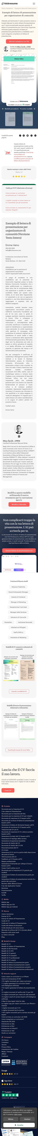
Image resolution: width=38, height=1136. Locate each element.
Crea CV (8, 790)
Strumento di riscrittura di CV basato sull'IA (16, 827)
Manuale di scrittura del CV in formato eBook (17, 930)
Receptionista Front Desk (18, 607)
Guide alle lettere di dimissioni (12, 925)
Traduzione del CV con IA (10, 829)
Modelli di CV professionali (11, 958)
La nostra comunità (8, 934)
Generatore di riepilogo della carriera (14, 838)
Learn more (18, 1114)
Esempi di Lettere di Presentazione (13, 918)
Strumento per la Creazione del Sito (13, 814)
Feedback (5, 1056)
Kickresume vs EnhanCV (10, 1028)
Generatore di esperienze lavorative (13, 841)
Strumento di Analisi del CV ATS (12, 845)
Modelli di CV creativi (9, 960)
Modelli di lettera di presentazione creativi (16, 965)
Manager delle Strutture (18, 612)
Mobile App (5, 902)
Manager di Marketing (18, 602)
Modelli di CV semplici (9, 955)
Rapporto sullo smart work (10, 932)
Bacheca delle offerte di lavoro (12, 883)
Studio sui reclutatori (9, 1033)
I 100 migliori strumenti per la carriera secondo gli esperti (18, 1013)
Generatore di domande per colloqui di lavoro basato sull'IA (17, 865)
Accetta (20, 1125)
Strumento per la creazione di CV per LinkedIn (17, 816)
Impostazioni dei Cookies (10, 1049)
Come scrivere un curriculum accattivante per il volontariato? (16, 194)
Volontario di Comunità (18, 617)
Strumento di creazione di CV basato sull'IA (16, 818)
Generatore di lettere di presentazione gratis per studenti (18, 876)
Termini (4, 1044)
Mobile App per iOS (8, 904)
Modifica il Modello (19, 504)
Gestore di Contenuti (18, 597)
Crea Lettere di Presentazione (11, 811)
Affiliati (4, 1054)
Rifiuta (10, 1119)
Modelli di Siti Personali (9, 948)
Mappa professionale (9, 861)
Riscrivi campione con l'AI (19, 41)
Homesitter (8, 622)
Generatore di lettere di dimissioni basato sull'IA (18, 825)
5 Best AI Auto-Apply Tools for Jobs (13, 1001)
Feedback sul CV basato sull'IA (12, 859)
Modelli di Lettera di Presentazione (13, 946)
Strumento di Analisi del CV (11, 843)
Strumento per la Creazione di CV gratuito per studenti (17, 871)
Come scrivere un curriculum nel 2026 (14, 1017)
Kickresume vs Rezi (8, 1026)
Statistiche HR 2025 (8, 1021)
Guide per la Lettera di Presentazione (14, 923)
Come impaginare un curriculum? (13, 1019)
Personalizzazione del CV (10, 848)
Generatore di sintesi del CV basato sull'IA (16, 836)
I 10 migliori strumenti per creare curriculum (16, 981)
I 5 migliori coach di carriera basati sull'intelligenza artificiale (19, 998)
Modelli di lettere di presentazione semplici (16, 967)
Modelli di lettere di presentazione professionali (18, 969)
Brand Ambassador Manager (18, 592)
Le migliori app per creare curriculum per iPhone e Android (18, 1004)
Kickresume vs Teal (8, 1031)
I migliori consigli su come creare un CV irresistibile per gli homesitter (18, 201)
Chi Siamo (5, 1040)
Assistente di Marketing (18, 637)
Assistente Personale (25, 622)
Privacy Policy (6, 1047)
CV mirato (5, 850)
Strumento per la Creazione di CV (13, 809)
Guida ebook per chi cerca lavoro (13, 928)
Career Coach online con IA (11, 868)
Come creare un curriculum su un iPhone (15, 976)
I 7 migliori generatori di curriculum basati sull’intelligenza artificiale (16, 984)
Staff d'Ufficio (18, 632)
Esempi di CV (6, 916)
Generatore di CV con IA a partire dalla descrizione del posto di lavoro (19, 853)
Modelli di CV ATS (7, 951)
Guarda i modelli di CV (19, 691)
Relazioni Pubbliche (18, 587)
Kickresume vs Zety (8, 1024)
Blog (3, 937)
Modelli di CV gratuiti (9, 953)
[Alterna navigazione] (33, 3)
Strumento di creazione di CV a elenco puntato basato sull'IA (17, 833)
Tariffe (4, 895)
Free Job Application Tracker (11, 886)
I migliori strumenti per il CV (11, 1008)
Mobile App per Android (10, 907)
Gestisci (27, 1119)
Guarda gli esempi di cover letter (19, 750)
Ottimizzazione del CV (9, 857)
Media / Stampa (7, 1051)
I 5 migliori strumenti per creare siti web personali (18, 994)
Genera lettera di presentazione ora (19, 550)
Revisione (5, 888)
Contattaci (5, 1042)
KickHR (4, 893)
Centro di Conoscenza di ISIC (11, 979)
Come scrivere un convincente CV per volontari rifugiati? (18, 209)
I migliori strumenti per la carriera (13, 1010)
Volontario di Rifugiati (18, 627)
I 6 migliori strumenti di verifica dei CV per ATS (17, 992)
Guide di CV (6, 921)
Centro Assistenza (7, 914)
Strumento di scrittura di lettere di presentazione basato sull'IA (18, 822)
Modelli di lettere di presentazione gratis (15, 962)
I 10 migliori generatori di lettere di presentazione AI (18, 989)
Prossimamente (7, 890)
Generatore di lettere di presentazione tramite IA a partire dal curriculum (18, 880)
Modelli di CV (6, 944)
